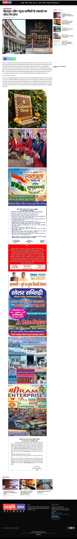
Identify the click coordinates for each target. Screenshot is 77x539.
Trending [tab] (60, 10)
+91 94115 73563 (55, 519)
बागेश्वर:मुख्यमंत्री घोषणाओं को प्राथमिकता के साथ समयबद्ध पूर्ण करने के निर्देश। (10, 493)
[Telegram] (11, 58)
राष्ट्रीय (26, 2)
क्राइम (34, 2)
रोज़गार (40, 2)
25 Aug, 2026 (12, 495)
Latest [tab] (55, 10)
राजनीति (43, 2)
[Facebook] (4, 58)
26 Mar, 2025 (13, 17)
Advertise (16, 528)
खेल (37, 2)
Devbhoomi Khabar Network (39, 531)
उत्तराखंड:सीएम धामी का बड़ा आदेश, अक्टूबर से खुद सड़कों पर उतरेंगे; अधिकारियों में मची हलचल (26, 493)
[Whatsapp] (14, 58)
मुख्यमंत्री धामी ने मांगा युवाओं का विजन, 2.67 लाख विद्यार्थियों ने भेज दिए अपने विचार (67, 43)
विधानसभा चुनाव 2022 (55, 2)
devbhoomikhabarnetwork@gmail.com (61, 514)
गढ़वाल (10, 8)
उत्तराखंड (22, 2)
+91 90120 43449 (58, 512)
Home (3, 528)
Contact (11, 528)
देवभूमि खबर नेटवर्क (6, 17)
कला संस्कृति (48, 2)
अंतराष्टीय (30, 2)
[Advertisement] (64, 55)
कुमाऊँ (7, 8)
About (7, 528)
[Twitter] (8, 58)
